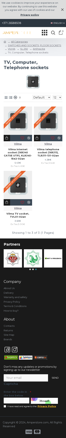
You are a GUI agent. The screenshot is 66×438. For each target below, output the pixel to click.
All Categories (19, 41)
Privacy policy (30, 14)
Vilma (18, 143)
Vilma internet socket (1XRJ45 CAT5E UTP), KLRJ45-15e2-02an (18, 154)
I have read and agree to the (31, 406)
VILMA (11, 48)
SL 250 (24, 48)
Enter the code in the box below (15, 393)
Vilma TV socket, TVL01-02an (17, 215)
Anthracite (39, 48)
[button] (30, 269)
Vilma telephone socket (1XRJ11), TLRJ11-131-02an (48, 152)
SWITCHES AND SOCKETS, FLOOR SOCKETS (34, 45)
